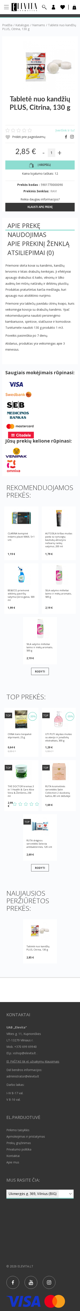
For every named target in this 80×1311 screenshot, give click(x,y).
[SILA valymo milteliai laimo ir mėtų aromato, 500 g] (59, 575)
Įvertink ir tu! (65, 130)
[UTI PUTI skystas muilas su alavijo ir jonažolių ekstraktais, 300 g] (59, 719)
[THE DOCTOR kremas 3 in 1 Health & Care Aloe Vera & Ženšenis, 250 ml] (21, 772)
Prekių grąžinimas (18, 1143)
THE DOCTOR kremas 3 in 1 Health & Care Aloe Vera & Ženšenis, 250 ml (21, 791)
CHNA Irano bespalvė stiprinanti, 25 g (19, 735)
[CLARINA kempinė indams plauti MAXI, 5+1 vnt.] (21, 518)
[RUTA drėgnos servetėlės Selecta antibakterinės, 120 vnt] (40, 826)
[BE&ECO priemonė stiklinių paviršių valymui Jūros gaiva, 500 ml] (21, 575)
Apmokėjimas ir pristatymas (25, 1136)
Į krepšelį (44, 165)
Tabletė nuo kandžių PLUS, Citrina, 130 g (37, 948)
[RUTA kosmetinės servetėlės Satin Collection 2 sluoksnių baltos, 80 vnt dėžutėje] (59, 772)
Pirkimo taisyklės (17, 1130)
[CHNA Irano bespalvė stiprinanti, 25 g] (21, 719)
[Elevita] (24, 7)
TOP (8, 715)
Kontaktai (13, 1156)
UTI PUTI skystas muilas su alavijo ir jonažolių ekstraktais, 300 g (58, 737)
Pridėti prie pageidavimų (28, 137)
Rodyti (40, 671)
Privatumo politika (18, 1149)
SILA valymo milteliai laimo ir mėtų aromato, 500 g (58, 593)
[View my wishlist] (62, 7)
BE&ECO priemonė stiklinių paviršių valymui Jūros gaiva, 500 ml (21, 595)
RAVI (53, 191)
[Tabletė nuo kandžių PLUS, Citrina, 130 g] (40, 931)
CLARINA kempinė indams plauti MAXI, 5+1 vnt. (21, 536)
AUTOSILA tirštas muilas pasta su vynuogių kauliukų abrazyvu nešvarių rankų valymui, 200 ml (58, 540)
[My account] (53, 7)
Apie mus (12, 1162)
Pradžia (7, 25)
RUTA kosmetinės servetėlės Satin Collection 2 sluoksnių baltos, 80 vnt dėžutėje (57, 791)
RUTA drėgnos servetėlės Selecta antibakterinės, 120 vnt (39, 843)
